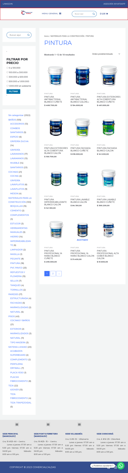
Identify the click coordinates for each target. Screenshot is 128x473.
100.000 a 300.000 (18, 72)
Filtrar (13, 91)
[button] (17, 424)
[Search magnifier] (94, 14)
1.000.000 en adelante (20, 86)
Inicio (46, 36)
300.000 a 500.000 (18, 77)
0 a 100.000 (14, 68)
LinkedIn (8, 4)
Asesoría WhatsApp (114, 4)
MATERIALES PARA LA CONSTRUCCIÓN (67, 36)
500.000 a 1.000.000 (19, 81)
